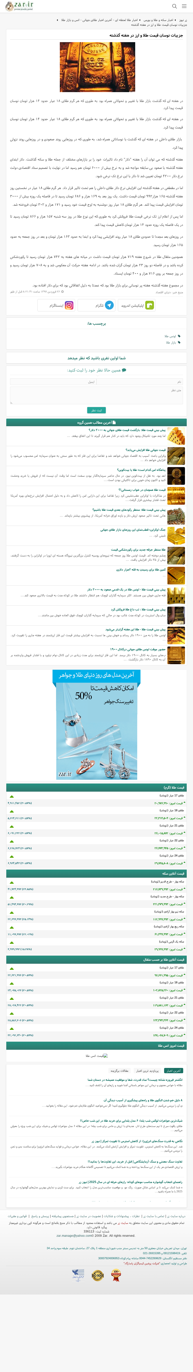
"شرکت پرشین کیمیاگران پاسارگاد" (142, 1263)
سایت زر (123, 1223)
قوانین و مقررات (18, 1216)
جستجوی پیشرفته (63, 1216)
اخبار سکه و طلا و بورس (158, 20)
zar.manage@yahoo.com (74, 1235)
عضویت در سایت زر (88, 1216)
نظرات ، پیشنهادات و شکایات (122, 1216)
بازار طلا (172, 342)
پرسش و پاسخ (39, 1216)
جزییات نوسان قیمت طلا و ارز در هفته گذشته (159, 24)
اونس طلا (171, 336)
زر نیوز (183, 20)
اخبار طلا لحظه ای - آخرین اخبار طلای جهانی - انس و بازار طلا (99, 20)
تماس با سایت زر (153, 1216)
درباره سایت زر (176, 1216)
